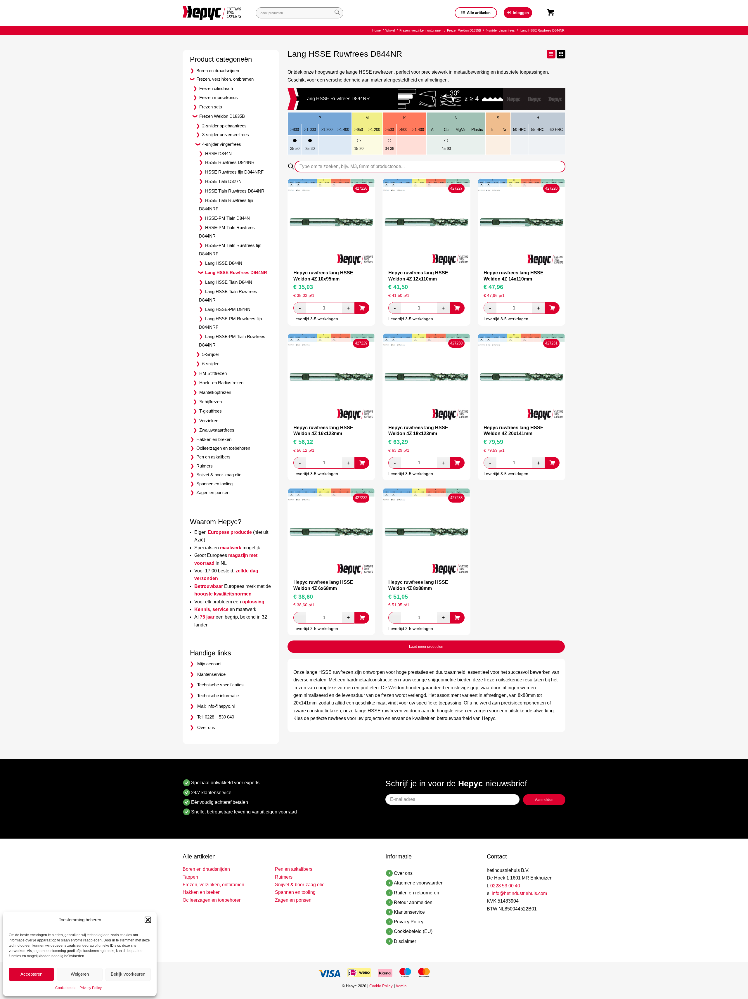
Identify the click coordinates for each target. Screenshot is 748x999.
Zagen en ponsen (212, 492)
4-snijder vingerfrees (221, 144)
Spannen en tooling (214, 483)
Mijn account (209, 663)
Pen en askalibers (213, 456)
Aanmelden (544, 800)
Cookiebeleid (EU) (413, 931)
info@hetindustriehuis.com (519, 893)
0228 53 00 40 (505, 885)
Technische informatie (218, 695)
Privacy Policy (90, 988)
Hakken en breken (213, 439)
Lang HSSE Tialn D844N (228, 282)
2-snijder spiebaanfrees (224, 125)
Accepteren (31, 974)
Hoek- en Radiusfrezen (221, 382)
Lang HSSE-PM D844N (227, 309)
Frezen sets (210, 106)
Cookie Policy (381, 986)
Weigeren (80, 974)
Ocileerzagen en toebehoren (223, 448)
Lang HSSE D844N (223, 263)
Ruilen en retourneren (416, 892)
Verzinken (208, 420)
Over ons (206, 727)
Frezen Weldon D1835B (222, 116)
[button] (148, 920)
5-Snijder (210, 354)
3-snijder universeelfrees (225, 134)
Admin (401, 986)
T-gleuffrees (210, 410)
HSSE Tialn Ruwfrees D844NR (234, 190)
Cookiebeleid (66, 988)
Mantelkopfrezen (215, 392)
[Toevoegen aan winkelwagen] (362, 308)
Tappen (190, 877)
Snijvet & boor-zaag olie (218, 474)
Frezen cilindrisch (216, 88)
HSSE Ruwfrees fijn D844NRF (234, 171)
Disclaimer (405, 941)
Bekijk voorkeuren (128, 974)
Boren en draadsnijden (217, 70)
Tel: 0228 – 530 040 (215, 716)
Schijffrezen (210, 401)
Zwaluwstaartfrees (216, 429)
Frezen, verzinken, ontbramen (225, 79)
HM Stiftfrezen (213, 373)
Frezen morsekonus (218, 97)
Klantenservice (211, 674)
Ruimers (204, 465)
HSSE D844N (218, 153)
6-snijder (210, 363)
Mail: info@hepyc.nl (216, 706)
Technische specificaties (220, 684)
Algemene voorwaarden (419, 882)
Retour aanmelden (413, 902)
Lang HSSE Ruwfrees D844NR (236, 272)
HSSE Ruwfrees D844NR (229, 162)
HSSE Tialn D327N (223, 181)
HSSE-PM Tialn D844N (227, 218)
